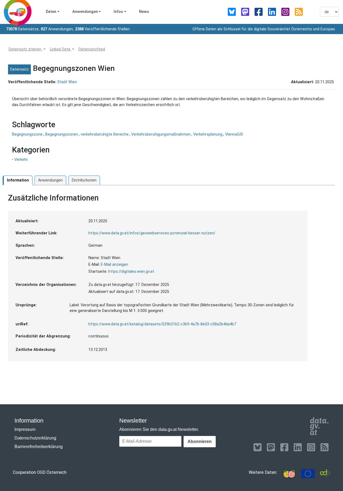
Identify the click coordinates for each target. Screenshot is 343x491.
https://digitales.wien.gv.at (131, 271)
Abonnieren (200, 441)
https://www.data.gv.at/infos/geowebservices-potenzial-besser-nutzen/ (151, 233)
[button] (27, 49)
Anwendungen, (57, 29)
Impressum (24, 429)
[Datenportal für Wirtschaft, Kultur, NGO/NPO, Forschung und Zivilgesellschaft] (325, 473)
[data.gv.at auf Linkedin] (272, 12)
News (144, 11)
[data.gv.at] (319, 426)
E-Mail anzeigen (114, 264)
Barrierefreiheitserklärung (38, 446)
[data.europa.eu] (308, 473)
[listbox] (329, 12)
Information (18, 180)
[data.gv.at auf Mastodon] (245, 12)
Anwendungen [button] (85, 11)
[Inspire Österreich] (289, 473)
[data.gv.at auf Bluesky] (232, 12)
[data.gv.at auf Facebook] (259, 12)
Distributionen (84, 180)
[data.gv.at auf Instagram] (285, 12)
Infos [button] (118, 11)
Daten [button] (51, 11)
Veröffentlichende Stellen (102, 29)
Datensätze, (22, 29)
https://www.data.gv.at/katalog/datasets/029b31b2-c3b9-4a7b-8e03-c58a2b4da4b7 (162, 324)
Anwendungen (50, 180)
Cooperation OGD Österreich (39, 472)
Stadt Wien (67, 82)
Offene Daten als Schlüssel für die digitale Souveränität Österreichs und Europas (263, 29)
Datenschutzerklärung (35, 438)
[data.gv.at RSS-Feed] (299, 12)
